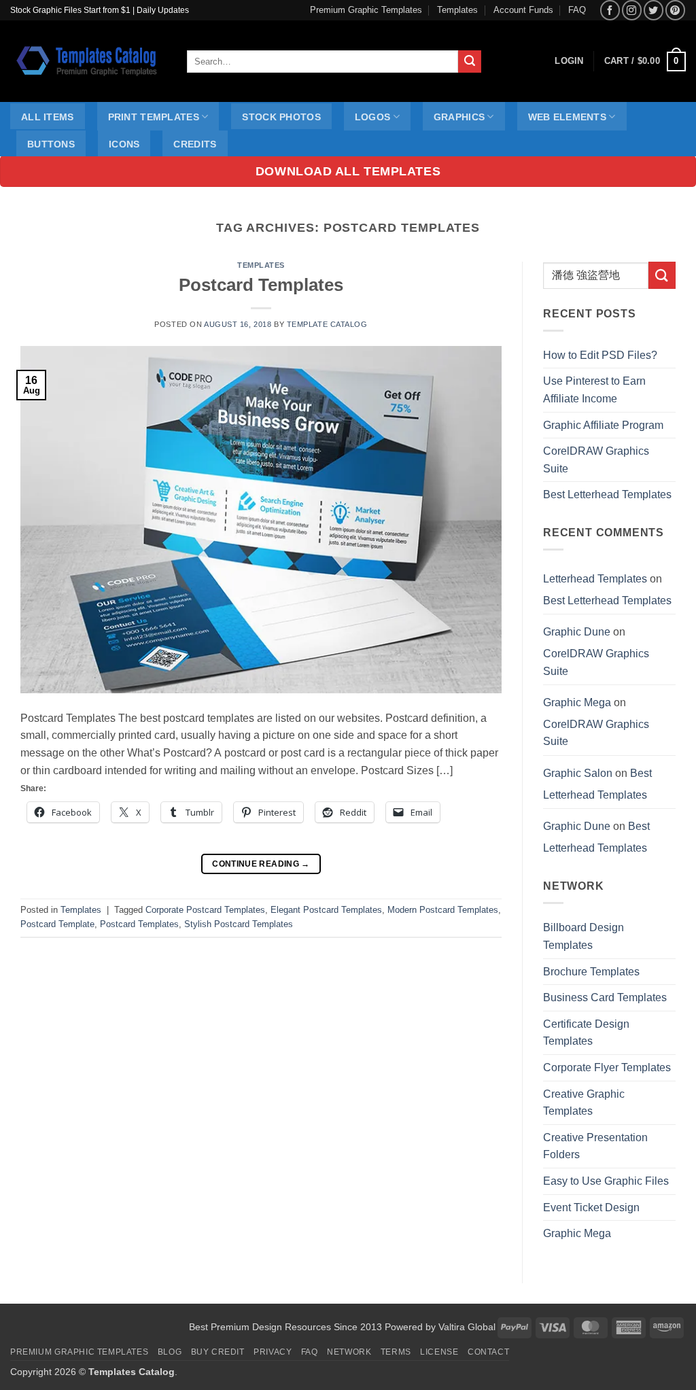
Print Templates (153, 116)
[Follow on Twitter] (653, 10)
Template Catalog (327, 324)
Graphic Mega (577, 702)
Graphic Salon (577, 773)
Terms (396, 1352)
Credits (194, 144)
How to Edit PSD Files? (600, 355)
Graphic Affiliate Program (603, 425)
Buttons (51, 144)
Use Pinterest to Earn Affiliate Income (594, 389)
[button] (645, 62)
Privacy (273, 1352)
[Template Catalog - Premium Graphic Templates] (88, 61)
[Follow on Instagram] (632, 10)
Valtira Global (466, 1326)
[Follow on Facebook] (610, 10)
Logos (372, 116)
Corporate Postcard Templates (205, 910)
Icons (124, 144)
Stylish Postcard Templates (238, 924)
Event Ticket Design (591, 1207)
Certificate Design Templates (586, 1032)
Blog (169, 1352)
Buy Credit (218, 1352)
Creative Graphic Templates (584, 1102)
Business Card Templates (605, 997)
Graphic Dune (576, 632)
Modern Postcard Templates (442, 910)
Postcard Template (57, 924)
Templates (457, 10)
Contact (488, 1352)
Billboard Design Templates (583, 936)
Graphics (459, 116)
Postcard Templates (261, 284)
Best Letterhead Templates (607, 494)
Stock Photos (281, 116)
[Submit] (469, 61)
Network (349, 1352)
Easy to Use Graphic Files (606, 1181)
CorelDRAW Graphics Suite (596, 459)
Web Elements (567, 116)
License (439, 1352)
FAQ (577, 10)
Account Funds (523, 10)
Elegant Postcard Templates (326, 910)
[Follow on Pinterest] (675, 10)
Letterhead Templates (595, 579)
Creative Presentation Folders (595, 1146)
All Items (47, 116)
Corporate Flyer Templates (607, 1067)
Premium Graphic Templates (366, 10)
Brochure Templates (591, 971)
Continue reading (261, 864)
